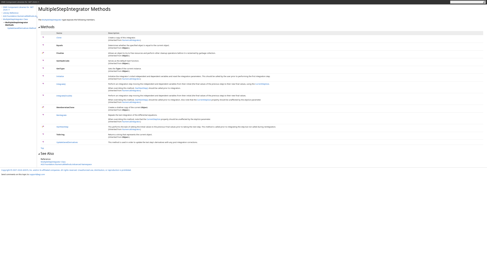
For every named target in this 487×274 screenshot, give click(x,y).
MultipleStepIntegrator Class (15, 19)
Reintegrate (61, 115)
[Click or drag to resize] (37, 17)
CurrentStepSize (262, 84)
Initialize (60, 76)
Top (42, 148)
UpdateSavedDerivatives (67, 142)
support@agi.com (37, 174)
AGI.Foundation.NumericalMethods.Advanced (20, 16)
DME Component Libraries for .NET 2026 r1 (18, 8)
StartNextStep (141, 88)
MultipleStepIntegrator (52, 19)
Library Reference (10, 13)
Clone (58, 37)
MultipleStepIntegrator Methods (16, 23)
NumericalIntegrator (131, 40)
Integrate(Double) (64, 95)
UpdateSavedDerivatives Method (21, 28)
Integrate (61, 84)
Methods (48, 27)
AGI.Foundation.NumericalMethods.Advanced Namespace (66, 164)
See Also (47, 153)
